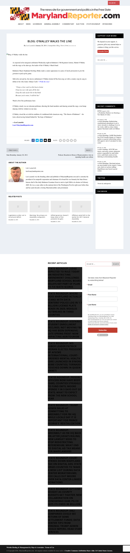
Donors (12, 279)
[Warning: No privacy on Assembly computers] (39, 206)
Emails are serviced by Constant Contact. (98, 324)
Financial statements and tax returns (21, 274)
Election (80, 24)
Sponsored (107, 24)
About (21, 24)
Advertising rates (15, 284)
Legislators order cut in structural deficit (17, 216)
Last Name (92, 304)
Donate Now (103, 51)
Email (90, 285)
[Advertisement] (112, 79)
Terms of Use (49, 547)
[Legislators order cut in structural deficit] (18, 206)
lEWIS (100, 111)
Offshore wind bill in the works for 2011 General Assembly (81, 217)
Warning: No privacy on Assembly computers (38, 216)
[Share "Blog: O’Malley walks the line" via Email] (45, 140)
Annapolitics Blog (54, 45)
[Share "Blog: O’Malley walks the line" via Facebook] (33, 140)
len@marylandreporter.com (34, 171)
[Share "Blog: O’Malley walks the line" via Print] (49, 140)
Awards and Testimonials (18, 269)
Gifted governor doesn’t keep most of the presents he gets (60, 217)
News (28, 24)
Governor (37, 24)
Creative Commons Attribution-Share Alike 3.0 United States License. (89, 550)
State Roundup (93, 24)
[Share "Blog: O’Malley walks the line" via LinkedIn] (41, 140)
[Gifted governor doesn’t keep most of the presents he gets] (60, 206)
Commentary (68, 24)
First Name (92, 294)
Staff (11, 264)
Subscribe (103, 330)
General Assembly (52, 24)
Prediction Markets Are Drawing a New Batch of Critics (109, 114)
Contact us (13, 293)
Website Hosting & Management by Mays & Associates (25, 547)
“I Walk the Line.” (44, 82)
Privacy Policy (15, 289)
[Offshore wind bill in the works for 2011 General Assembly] (81, 206)
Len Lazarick (30, 45)
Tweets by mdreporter (104, 183)
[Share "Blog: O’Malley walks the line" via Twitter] (37, 140)
